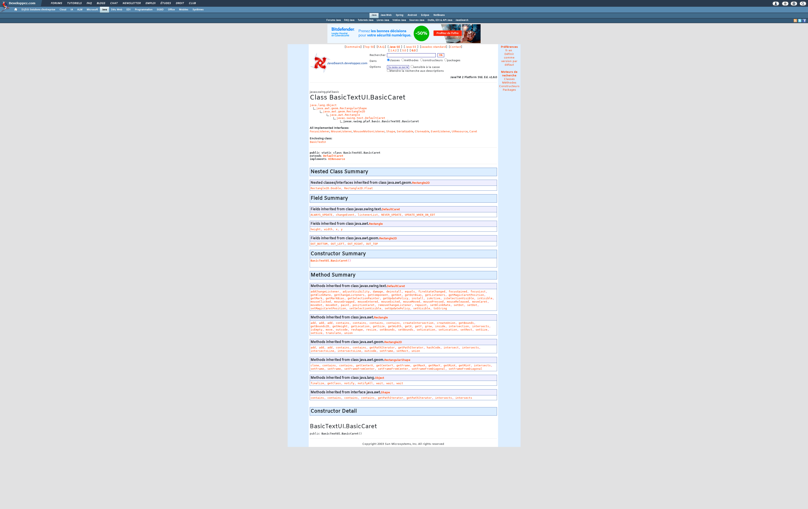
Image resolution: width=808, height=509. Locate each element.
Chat (114, 3)
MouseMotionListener (369, 131)
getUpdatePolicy (395, 298)
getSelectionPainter (364, 298)
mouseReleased (458, 301)
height (316, 229)
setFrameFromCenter (359, 368)
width (328, 229)
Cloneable (422, 131)
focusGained (458, 291)
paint (345, 305)
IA (71, 9)
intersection (459, 326)
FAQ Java (349, 20)
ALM (79, 9)
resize (371, 329)
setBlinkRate (440, 305)
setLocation (426, 329)
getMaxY (434, 365)
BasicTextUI (318, 142)
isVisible (484, 298)
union (348, 333)
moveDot (316, 305)
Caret (473, 131)
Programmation (144, 9)
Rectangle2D (421, 183)
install (417, 298)
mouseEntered (368, 301)
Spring (399, 15)
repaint (421, 305)
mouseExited (390, 301)
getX (408, 326)
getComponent (378, 294)
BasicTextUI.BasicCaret (329, 260)
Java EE (411, 47)
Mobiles (183, 9)
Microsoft (92, 9)
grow (428, 326)
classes (395, 60)
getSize (379, 326)
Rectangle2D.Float (358, 188)
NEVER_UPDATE (391, 214)
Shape (390, 131)
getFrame (403, 365)
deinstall (393, 291)
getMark (316, 298)
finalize (317, 383)
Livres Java (383, 20)
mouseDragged (344, 301)
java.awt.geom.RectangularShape (341, 108)
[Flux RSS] (795, 20)
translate (333, 333)
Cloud (63, 9)
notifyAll (365, 383)
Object (379, 378)
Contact (455, 47)
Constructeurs (509, 86)
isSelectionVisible (459, 298)
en (510, 50)
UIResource (460, 131)
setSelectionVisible (365, 308)
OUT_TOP (372, 243)
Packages (509, 90)
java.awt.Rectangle (345, 114)
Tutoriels (74, 3)
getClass (334, 383)
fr (506, 50)
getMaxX (419, 365)
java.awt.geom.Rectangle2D (344, 111)
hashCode (433, 347)
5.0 (404, 50)
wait (379, 383)
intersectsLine (322, 350)
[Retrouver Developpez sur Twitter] (799, 20)
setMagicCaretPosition (328, 308)
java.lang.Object (323, 105)
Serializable (405, 131)
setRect (466, 329)
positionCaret (364, 305)
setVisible (421, 308)
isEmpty (316, 329)
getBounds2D (320, 326)
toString (440, 308)
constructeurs (433, 60)
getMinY (464, 365)
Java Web (386, 15)
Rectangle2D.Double (326, 188)
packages (454, 60)
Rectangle (376, 224)
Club (192, 3)
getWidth (394, 326)
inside (440, 326)
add (313, 322)
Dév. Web (116, 9)
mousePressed (433, 301)
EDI (128, 9)
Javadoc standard (433, 47)
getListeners (435, 294)
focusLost (478, 291)
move (329, 329)
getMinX (449, 365)
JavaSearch (462, 20)
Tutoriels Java (365, 20)
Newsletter (131, 3)
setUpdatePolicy (397, 308)
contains (342, 322)
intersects (480, 326)
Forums (56, 3)
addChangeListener (325, 291)
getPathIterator (382, 347)
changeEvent (345, 214)
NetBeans (439, 15)
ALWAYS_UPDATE (321, 214)
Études (165, 3)
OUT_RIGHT (355, 243)
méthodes (411, 60)
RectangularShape (397, 360)
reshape (357, 329)
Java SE (395, 47)
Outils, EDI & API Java (440, 20)
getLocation (360, 326)
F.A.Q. (381, 47)
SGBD (160, 9)
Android (412, 15)
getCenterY (384, 365)
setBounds (387, 329)
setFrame (386, 350)
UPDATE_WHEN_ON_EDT (420, 214)
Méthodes (509, 83)
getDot (396, 294)
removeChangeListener (395, 305)
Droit (179, 3)
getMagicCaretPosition (466, 294)
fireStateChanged (431, 291)
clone (315, 365)
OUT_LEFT (337, 243)
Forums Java (333, 20)
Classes (509, 79)
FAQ (89, 3)
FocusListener (319, 131)
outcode (342, 329)
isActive (433, 298)
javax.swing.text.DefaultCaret (360, 118)
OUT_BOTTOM (319, 243)
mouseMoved (411, 301)
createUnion (446, 322)
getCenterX (364, 365)
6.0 (413, 50)
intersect (451, 347)
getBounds (466, 322)
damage (378, 291)
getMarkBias (335, 298)
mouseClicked (321, 301)
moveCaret (479, 301)
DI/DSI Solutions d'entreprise (38, 9)
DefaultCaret (333, 155)
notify (349, 383)
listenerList (368, 214)
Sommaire (353, 47)
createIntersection (418, 322)
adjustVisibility (356, 291)
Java (104, 9)
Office (171, 9)
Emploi (150, 3)
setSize (481, 329)
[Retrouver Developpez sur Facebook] (804, 20)
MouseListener (341, 131)
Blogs (100, 3)
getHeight (340, 326)
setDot (459, 305)
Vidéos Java (399, 20)
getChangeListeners (349, 294)
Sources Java (416, 20)
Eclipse (425, 15)
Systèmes (198, 9)
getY (418, 326)
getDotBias (413, 294)
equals (410, 291)
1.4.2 (393, 50)
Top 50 (369, 47)
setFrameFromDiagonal (428, 368)
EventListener (440, 131)
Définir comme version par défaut (509, 59)
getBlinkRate (321, 294)
